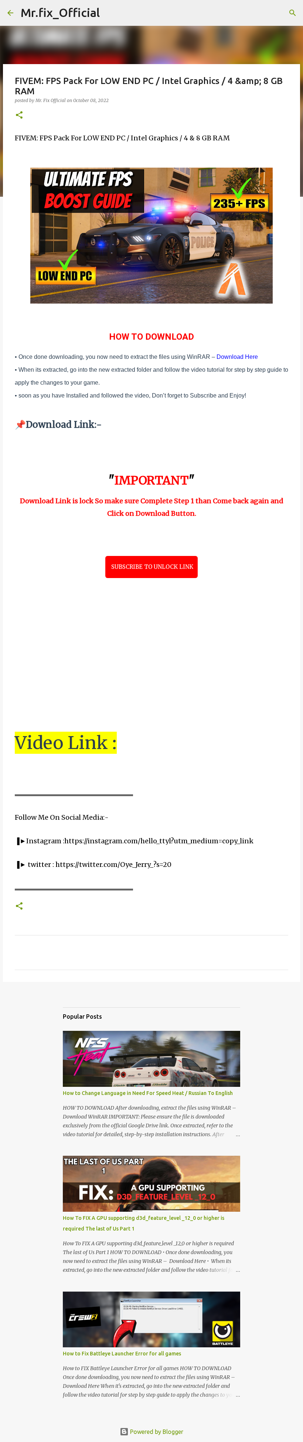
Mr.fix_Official (60, 12)
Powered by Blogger (156, 1431)
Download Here (237, 357)
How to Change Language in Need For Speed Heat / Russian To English (148, 1093)
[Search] (110, 13)
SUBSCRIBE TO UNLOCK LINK (151, 566)
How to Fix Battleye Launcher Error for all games (122, 1354)
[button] (19, 115)
